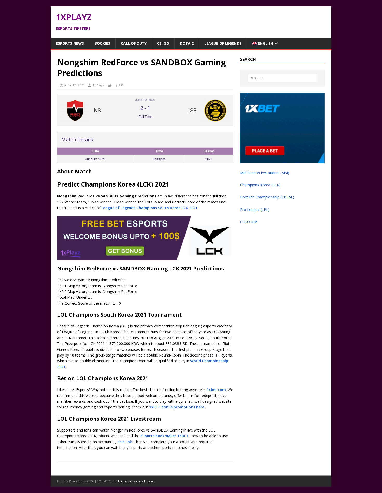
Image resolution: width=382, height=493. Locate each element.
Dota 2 (187, 43)
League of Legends (222, 43)
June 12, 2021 (74, 85)
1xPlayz (98, 85)
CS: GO (163, 43)
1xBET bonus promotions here (176, 407)
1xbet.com (216, 389)
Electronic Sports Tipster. (136, 481)
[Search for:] (282, 78)
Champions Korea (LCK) (260, 184)
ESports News (70, 43)
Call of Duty (134, 43)
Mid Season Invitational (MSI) (264, 172)
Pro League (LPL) (254, 209)
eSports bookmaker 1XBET (164, 435)
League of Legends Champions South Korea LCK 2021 (149, 207)
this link (124, 441)
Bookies (102, 43)
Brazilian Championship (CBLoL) (267, 197)
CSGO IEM (249, 221)
